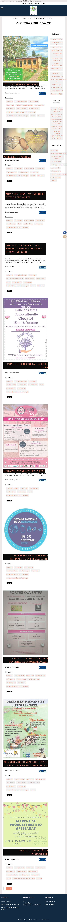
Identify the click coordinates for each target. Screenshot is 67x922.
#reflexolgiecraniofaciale (15, 112)
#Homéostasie (22, 871)
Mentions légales (27, 903)
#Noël (19, 224)
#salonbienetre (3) (56, 69)
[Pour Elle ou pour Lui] (25, 141)
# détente (9, 101)
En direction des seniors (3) (56, 59)
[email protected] (50, 904)
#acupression (33, 101)
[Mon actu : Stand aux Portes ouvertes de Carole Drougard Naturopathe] (25, 622)
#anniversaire (55, 168)
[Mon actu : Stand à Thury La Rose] (25, 436)
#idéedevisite (10, 224)
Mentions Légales (23, 920)
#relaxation (34, 172)
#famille (53, 180)
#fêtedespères (34, 108)
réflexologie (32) (56, 50)
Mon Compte (32, 920)
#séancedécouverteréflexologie (17, 116)
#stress (32, 116)
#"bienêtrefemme (21, 101)
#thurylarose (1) (56, 88)
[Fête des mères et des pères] (25, 58)
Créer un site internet (43, 920)
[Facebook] (65, 232)
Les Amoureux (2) (56, 91)
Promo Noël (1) (56, 94)
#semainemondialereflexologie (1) (56, 80)
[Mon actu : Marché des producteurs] (25, 824)
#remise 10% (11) (56, 39)
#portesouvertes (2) (56, 43)
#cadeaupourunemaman (24, 105)
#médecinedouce (12, 571)
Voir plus (42, 93)
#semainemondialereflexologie (17, 578)
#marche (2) (56, 73)
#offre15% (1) (56, 47)
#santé (29, 492)
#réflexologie (30, 112)
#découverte (10, 108)
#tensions (40, 116)
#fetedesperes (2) (56, 54)
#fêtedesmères (22, 108)
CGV (24, 901)
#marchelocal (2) (57, 76)
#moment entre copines (56, 157)
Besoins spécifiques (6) (56, 64)
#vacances (54, 150)
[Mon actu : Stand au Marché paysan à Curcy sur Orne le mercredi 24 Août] (25, 728)
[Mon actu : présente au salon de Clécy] (25, 329)
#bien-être (10, 105)
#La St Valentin (11, 172)
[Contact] (65, 236)
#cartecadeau (39, 105)
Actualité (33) (56, 84)
